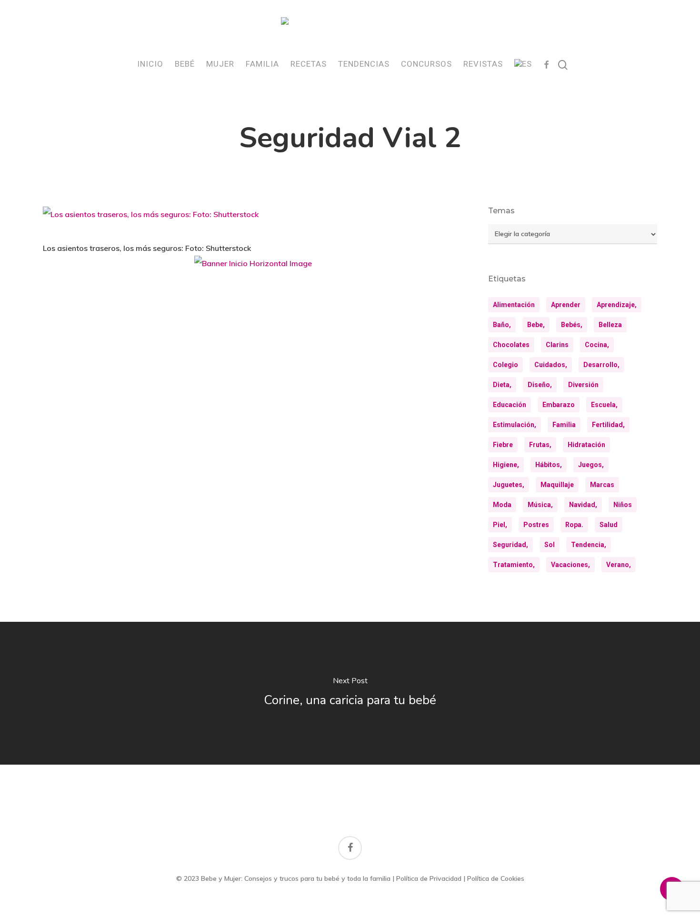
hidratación (586, 445)
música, (540, 504)
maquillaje (557, 484)
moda (502, 504)
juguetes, (508, 484)
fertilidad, (608, 425)
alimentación (514, 305)
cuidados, (550, 365)
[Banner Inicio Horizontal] (253, 267)
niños (622, 504)
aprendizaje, (617, 305)
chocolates (511, 345)
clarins (557, 345)
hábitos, (548, 464)
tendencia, (588, 544)
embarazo (558, 405)
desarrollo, (601, 365)
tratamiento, (514, 564)
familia (564, 425)
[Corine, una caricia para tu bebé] (350, 693)
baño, (502, 325)
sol (549, 544)
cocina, (597, 345)
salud (609, 524)
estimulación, (514, 425)
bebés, (571, 325)
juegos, (591, 464)
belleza (610, 325)
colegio (505, 365)
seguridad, (510, 544)
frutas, (540, 445)
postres (536, 524)
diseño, (540, 385)
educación (509, 405)
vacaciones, (570, 564)
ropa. (574, 524)
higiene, (506, 464)
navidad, (583, 504)
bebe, (536, 325)
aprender (565, 305)
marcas (602, 484)
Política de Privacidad (428, 878)
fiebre (503, 445)
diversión (583, 385)
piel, (500, 524)
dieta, (502, 385)
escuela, (604, 405)
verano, (618, 564)
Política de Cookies (495, 878)
